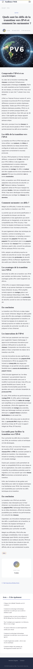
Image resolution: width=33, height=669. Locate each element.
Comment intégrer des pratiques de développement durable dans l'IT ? (13, 647)
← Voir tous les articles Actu (10, 583)
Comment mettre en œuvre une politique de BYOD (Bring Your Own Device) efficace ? (15, 617)
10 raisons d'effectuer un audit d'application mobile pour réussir (15, 628)
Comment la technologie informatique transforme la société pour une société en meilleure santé (14, 610)
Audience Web (9, 2)
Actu (8, 8)
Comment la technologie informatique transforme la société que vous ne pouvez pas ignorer (16, 635)
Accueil (4, 8)
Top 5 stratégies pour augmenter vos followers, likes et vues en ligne (16, 623)
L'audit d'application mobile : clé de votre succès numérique (15, 641)
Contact (22, 660)
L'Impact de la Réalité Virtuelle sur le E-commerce (14, 604)
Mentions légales (13, 660)
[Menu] (29, 1)
